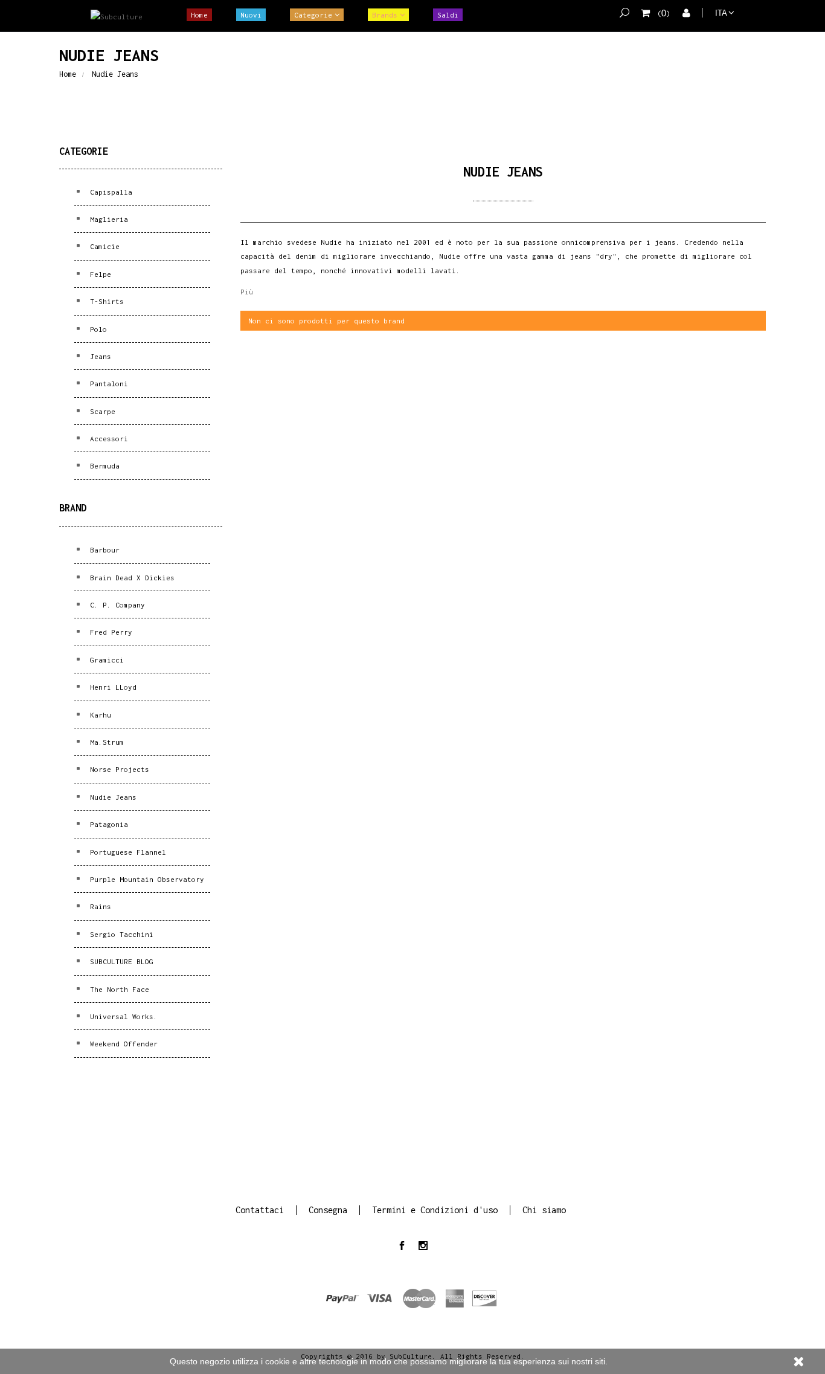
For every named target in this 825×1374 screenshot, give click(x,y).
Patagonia (107, 824)
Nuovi (251, 15)
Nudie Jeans (111, 797)
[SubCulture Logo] (117, 17)
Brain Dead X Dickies (130, 578)
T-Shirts (105, 301)
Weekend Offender (122, 1044)
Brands (384, 15)
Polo (96, 329)
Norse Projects (117, 769)
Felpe (98, 274)
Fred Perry (109, 632)
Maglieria (107, 219)
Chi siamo (544, 1210)
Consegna (328, 1210)
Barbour (103, 550)
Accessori (107, 438)
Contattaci (260, 1210)
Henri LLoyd (111, 687)
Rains (98, 906)
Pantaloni (107, 383)
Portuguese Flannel (126, 852)
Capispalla (109, 192)
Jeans (98, 356)
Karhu (98, 715)
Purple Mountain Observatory (145, 879)
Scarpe (100, 411)
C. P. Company (115, 605)
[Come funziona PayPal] (412, 1297)
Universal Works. (122, 1016)
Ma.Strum (105, 742)
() (663, 14)
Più (246, 292)
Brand (72, 507)
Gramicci (105, 660)
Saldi (447, 15)
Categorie (313, 15)
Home (199, 15)
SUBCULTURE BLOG (119, 961)
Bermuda (103, 466)
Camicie (103, 246)
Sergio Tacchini (119, 934)
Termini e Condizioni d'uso (435, 1210)
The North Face (117, 989)
